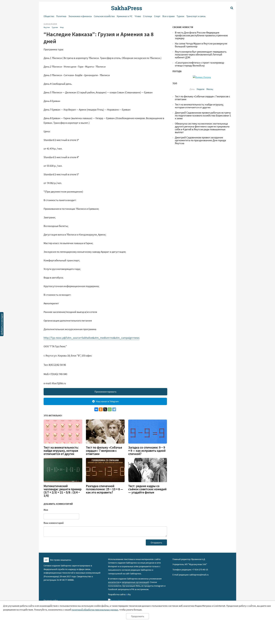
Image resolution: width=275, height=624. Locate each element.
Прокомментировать (105, 391)
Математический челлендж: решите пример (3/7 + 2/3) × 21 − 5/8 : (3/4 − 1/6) (62, 490)
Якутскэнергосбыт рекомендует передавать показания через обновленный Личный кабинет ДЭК (200, 54)
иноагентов (114, 582)
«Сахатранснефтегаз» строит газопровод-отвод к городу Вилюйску (200, 64)
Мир (62, 27)
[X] (105, 409)
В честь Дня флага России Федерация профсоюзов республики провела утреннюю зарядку (201, 35)
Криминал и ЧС (125, 16)
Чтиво (138, 16)
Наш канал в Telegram (107, 401)
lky (128, 594)
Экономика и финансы (80, 16)
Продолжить (137, 616)
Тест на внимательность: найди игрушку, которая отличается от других (61, 451)
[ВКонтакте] (96, 409)
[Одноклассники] (101, 409)
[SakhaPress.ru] (2, 324)
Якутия (47, 27)
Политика (61, 16)
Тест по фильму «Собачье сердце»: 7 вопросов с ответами (104, 451)
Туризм (180, 16)
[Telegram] (114, 409)
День (192, 89)
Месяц (209, 89)
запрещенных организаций (135, 582)
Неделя (200, 89)
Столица (147, 16)
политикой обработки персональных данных (95, 609)
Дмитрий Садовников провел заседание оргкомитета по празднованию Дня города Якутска (200, 140)
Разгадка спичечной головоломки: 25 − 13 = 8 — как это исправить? (104, 489)
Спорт (157, 16)
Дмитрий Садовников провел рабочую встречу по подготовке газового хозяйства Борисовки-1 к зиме (203, 115)
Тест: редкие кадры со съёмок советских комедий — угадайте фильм (147, 489)
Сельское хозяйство (104, 16)
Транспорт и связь (195, 16)
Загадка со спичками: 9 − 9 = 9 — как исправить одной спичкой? (147, 451)
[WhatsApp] (110, 409)
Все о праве (168, 16)
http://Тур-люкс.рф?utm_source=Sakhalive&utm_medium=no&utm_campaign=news (91, 337)
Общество (49, 16)
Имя (46, 509)
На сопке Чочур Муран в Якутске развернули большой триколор (201, 45)
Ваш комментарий (54, 522)
